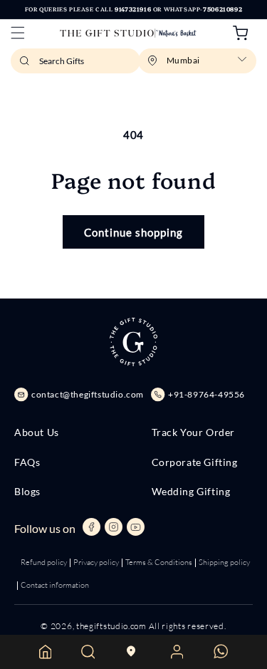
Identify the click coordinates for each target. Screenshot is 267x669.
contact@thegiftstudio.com (87, 394)
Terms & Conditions (158, 562)
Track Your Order (194, 432)
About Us (36, 432)
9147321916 (133, 9)
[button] (17, 32)
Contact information (55, 585)
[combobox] (75, 60)
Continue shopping (133, 232)
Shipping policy (224, 562)
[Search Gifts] (26, 65)
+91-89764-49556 (206, 394)
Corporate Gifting (195, 462)
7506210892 (222, 9)
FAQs (27, 462)
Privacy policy (96, 562)
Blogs (27, 491)
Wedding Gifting (191, 491)
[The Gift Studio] (128, 33)
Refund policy (44, 562)
